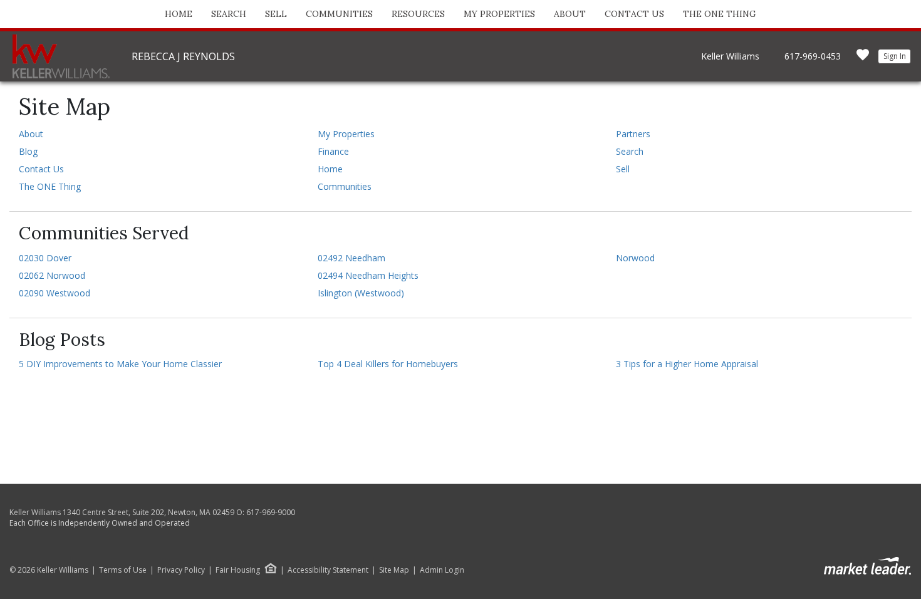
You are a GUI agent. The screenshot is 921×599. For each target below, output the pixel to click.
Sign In (894, 56)
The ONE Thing (719, 13)
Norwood (635, 258)
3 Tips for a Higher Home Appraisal (687, 364)
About (570, 13)
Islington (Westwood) (361, 293)
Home (178, 13)
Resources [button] (418, 13)
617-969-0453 (812, 56)
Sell (276, 13)
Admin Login (442, 570)
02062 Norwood (52, 275)
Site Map (394, 570)
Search (228, 13)
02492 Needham (351, 258)
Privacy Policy (181, 570)
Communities (339, 13)
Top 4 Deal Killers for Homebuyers (388, 364)
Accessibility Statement (328, 570)
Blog (28, 151)
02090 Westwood (54, 293)
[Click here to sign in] (862, 59)
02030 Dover (45, 258)
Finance (333, 151)
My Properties (499, 13)
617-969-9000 (270, 512)
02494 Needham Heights (368, 275)
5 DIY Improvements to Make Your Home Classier (120, 364)
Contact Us (634, 13)
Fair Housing (238, 570)
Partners (633, 134)
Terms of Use (123, 570)
